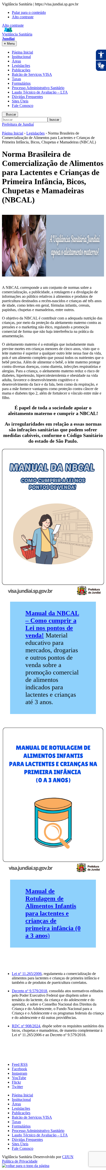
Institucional (21, 57)
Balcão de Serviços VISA (32, 74)
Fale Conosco (22, 105)
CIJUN (67, 1157)
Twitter (17, 1087)
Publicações (21, 70)
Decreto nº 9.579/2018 (29, 991)
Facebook (19, 1069)
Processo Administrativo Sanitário (38, 88)
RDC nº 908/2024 (26, 1026)
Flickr (16, 1082)
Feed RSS (20, 1064)
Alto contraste (23, 17)
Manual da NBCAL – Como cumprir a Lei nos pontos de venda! (52, 624)
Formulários (21, 83)
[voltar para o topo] (25, 1166)
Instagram (19, 1073)
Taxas (16, 79)
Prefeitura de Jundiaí (18, 124)
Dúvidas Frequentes (27, 97)
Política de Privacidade (19, 1161)
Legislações (21, 65)
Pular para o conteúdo (29, 12)
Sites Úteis (20, 101)
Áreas (16, 61)
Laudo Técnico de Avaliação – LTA (40, 92)
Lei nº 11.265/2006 (27, 974)
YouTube (19, 1078)
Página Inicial (22, 52)
